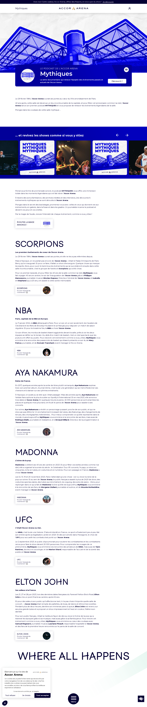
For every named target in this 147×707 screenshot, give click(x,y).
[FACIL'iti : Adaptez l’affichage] (141, 699)
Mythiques (21, 8)
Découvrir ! (117, 81)
